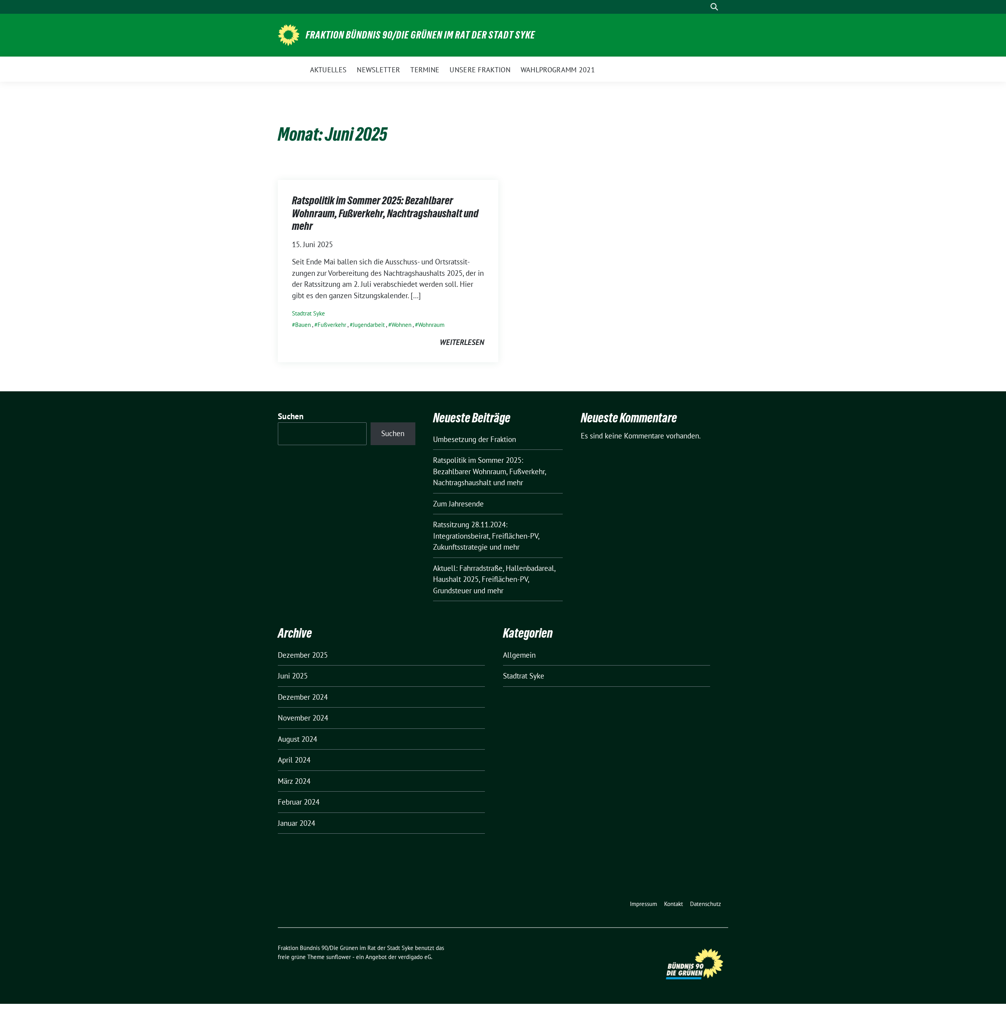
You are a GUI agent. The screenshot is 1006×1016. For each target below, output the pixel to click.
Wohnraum (431, 324)
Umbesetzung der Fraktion (474, 439)
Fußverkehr (332, 324)
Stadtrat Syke (308, 313)
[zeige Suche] (714, 7)
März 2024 (294, 781)
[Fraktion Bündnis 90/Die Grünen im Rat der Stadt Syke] (288, 34)
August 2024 (297, 739)
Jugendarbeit (369, 324)
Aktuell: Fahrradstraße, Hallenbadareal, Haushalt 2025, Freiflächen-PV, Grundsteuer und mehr (494, 579)
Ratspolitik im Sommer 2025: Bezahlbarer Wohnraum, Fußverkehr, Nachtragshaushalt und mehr (385, 213)
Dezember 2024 (303, 697)
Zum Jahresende (458, 503)
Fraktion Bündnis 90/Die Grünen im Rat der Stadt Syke (420, 35)
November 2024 (303, 718)
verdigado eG (414, 957)
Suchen (291, 416)
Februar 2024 (298, 802)
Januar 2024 (296, 823)
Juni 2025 (293, 675)
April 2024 (294, 760)
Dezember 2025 (303, 655)
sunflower (338, 957)
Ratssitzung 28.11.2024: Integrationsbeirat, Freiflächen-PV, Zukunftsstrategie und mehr (486, 536)
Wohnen (401, 324)
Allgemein (519, 655)
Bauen (303, 324)
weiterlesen (462, 342)
